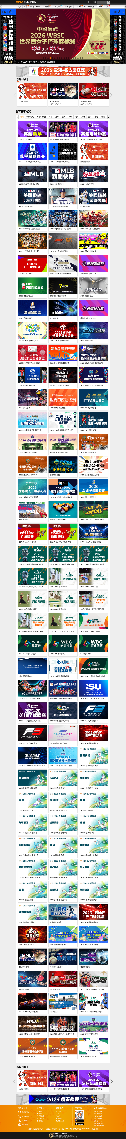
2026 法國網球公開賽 (88, 452)
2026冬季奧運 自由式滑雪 (28, 855)
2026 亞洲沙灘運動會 (88, 497)
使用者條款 (40, 1116)
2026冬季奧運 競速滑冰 (58, 900)
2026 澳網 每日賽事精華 (89, 945)
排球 (96, 117)
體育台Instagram (99, 1121)
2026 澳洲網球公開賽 (58, 945)
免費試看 (40, 1111)
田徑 (103, 117)
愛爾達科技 (25, 1112)
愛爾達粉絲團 (98, 1111)
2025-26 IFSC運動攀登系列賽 (91, 1012)
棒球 (50, 117)
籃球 (63, 117)
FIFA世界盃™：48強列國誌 (90, 542)
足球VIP (78, 7)
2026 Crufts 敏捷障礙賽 (58, 587)
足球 (57, 117)
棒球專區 (68, 7)
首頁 (19, 7)
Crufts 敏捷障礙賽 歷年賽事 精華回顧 (33, 631)
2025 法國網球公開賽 (27, 1056)
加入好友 (25, 1125)
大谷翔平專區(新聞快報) (59, 206)
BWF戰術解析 (86, 101)
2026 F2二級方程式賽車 (89, 721)
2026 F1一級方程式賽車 (59, 251)
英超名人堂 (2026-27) (88, 318)
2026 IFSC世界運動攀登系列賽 (61, 430)
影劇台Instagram (99, 1123)
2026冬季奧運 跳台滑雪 (89, 877)
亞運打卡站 (57, 7)
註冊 (94, 2)
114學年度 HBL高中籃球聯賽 (29, 1034)
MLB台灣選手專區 (26, 206)
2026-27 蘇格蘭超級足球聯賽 (60, 274)
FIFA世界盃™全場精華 (27, 542)
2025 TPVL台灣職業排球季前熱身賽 (93, 989)
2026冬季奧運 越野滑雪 (58, 833)
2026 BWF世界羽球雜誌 (89, 922)
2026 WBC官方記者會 (27, 654)
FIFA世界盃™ (90, 7)
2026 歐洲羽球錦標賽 (27, 385)
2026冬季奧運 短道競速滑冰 (29, 877)
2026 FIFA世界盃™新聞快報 (60, 542)
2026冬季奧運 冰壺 (87, 833)
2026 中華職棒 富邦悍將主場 (60, 229)
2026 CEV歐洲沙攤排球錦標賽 (91, 363)
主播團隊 (25, 1120)
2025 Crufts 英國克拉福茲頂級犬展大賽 (94, 564)
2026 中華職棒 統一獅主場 (29, 251)
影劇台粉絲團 (98, 1116)
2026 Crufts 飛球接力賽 (89, 587)
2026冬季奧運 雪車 (26, 810)
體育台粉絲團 (98, 1113)
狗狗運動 (30, 117)
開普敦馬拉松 (55, 475)
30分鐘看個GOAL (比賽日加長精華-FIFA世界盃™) (98, 520)
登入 (89, 2)
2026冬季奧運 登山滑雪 (89, 788)
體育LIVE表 (35, 7)
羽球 (70, 117)
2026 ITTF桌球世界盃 (88, 408)
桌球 (83, 117)
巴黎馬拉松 (23, 520)
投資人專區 (25, 1116)
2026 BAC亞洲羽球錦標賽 (59, 363)
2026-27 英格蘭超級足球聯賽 (91, 139)
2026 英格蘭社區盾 (26, 296)
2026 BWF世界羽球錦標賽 (59, 139)
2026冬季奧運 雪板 (26, 900)
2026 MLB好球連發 (87, 184)
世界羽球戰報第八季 (26, 945)
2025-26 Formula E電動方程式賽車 (32, 766)
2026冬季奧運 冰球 (87, 810)
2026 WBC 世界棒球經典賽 (90, 631)
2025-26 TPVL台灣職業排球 (29, 698)
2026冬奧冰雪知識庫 (27, 922)
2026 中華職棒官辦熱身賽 (59, 676)
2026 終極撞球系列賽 (58, 520)
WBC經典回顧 (85, 654)
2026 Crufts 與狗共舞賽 (28, 609)
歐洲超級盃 (54, 318)
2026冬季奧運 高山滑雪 (58, 810)
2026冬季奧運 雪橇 (57, 855)
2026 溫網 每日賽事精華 (59, 452)
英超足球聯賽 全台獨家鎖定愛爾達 (33, 62)
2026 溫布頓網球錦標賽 (28, 452)
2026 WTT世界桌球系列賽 (59, 385)
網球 (77, 117)
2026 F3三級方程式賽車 (28, 743)
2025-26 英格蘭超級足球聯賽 (30, 721)
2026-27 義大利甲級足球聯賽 (30, 162)
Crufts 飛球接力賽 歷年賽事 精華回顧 (94, 609)
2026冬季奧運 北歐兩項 (89, 855)
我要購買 (46, 7)
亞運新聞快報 (24, 101)
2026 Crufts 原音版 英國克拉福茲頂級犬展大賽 (67, 564)
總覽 (22, 117)
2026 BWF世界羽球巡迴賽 (59, 341)
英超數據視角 (85, 967)
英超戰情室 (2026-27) (88, 274)
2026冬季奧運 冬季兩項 (28, 833)
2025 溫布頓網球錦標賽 (89, 1034)
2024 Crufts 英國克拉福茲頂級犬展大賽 (33, 587)
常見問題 (59, 1111)
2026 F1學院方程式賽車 (59, 743)
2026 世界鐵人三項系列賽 (28, 497)
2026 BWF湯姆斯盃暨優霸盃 (29, 363)
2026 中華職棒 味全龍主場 (90, 229)
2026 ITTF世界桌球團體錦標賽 (91, 385)
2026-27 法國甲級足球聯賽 (60, 162)
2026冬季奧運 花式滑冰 (58, 788)
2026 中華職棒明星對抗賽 (28, 341)
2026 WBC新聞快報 (57, 654)
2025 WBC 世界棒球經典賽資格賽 (93, 676)
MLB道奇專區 (85, 206)
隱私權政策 (40, 1118)
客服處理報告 (60, 1121)
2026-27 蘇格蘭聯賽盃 (58, 296)
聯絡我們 (95, 1129)
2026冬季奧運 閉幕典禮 (28, 788)
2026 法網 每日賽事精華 (28, 475)
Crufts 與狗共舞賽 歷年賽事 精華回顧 (63, 631)
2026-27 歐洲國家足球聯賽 (60, 721)
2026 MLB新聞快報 (57, 184)
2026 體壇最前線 (86, 341)
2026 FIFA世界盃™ (26, 274)
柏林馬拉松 (54, 1012)
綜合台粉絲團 (98, 1118)
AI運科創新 (41, 117)
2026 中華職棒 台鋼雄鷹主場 (29, 229)
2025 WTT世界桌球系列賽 (29, 1012)
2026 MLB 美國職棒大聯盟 (29, 184)
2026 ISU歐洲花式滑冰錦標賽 (61, 766)
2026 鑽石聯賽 (24, 408)
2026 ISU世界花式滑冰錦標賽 (30, 430)
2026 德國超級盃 (86, 296)
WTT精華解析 (24, 989)
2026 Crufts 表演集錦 (58, 609)
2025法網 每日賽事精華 (58, 1056)
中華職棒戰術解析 (56, 967)
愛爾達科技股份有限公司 (36, 1129)
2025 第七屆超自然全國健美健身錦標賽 (64, 1034)
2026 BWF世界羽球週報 (89, 743)
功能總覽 (40, 1121)
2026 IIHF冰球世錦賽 (88, 430)
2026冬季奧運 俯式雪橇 (58, 877)
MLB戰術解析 (55, 101)
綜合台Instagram (99, 1125)
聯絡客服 (59, 1116)
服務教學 (59, 1118)
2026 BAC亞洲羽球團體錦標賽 (61, 698)
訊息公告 (59, 1113)
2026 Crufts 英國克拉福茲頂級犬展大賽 (33, 564)
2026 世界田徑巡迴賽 (58, 408)
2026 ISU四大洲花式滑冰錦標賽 (92, 698)
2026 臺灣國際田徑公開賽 (90, 475)
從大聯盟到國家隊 (26, 676)
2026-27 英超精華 (25, 139)
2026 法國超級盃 (25, 318)
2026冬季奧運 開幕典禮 (89, 766)
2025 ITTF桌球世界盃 (88, 1056)
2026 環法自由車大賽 (88, 251)
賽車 (90, 117)
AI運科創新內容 (55, 922)
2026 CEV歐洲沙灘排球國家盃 (61, 497)
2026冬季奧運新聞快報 (88, 900)
